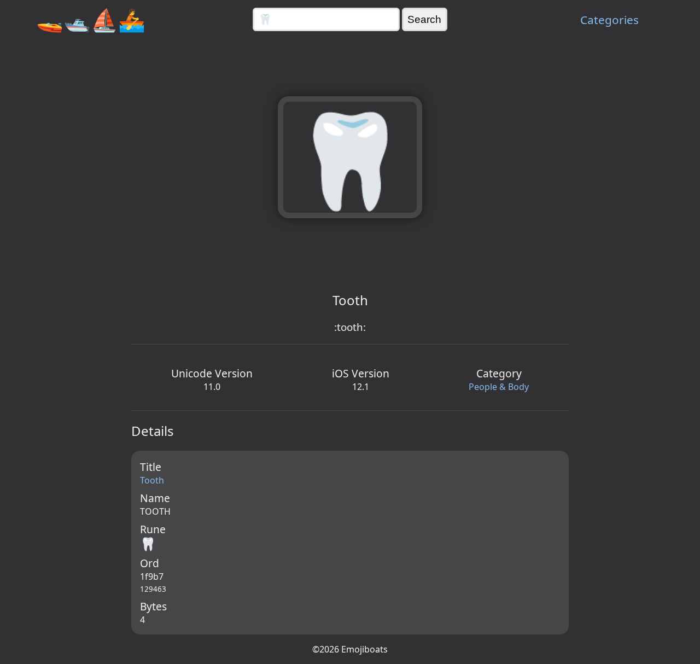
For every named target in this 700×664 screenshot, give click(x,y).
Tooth (152, 480)
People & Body (499, 387)
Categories (609, 19)
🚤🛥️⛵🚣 (90, 19)
